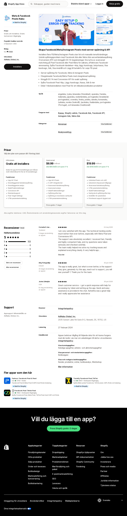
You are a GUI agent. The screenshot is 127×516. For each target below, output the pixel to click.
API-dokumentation (85, 457)
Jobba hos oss (106, 457)
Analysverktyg (64, 132)
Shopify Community (85, 462)
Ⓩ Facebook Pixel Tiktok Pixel (24, 391)
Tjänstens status (108, 485)
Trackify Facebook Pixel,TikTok (85, 378)
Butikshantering (35, 483)
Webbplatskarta (72, 501)
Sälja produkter (35, 462)
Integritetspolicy (65, 308)
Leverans (56, 483)
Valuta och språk (59, 488)
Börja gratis (114, 4)
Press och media (107, 466)
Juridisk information (109, 481)
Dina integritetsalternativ (15, 508)
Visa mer (61, 255)
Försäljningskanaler (37, 452)
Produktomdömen (60, 462)
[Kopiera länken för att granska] (53, 227)
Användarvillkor (37, 501)
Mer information (65, 367)
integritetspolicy (65, 341)
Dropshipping (58, 452)
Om (102, 452)
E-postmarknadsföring (62, 474)
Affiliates (104, 476)
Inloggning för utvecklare (15, 501)
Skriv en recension (13, 263)
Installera (17, 67)
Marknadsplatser (59, 457)
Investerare (105, 462)
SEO (54, 479)
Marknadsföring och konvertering (37, 477)
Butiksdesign (34, 471)
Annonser (62, 124)
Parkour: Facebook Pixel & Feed (24, 378)
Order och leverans (37, 466)
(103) (11, 52)
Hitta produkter (35, 457)
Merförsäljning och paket (60, 467)
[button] (33, 383)
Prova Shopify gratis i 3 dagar (63, 428)
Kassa (61, 113)
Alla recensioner (12, 267)
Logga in (99, 4)
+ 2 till (104, 40)
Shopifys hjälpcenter (85, 452)
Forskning (80, 466)
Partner (103, 471)
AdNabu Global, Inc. (11, 59)
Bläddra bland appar (80, 4)
